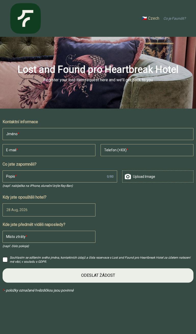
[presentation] (157, 176)
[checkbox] (5, 259)
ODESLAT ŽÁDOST (98, 275)
